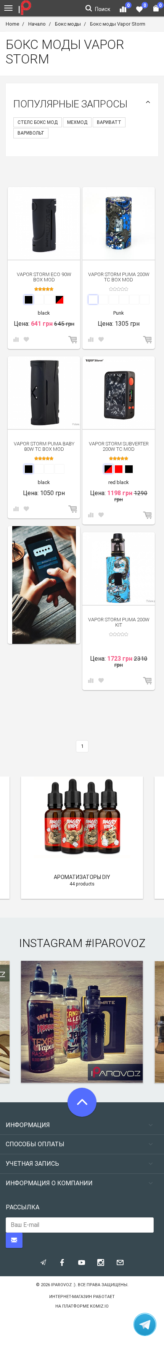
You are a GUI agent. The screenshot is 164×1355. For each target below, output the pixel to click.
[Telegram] (144, 1324)
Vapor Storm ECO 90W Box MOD (44, 277)
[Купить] (73, 340)
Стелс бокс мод (38, 122)
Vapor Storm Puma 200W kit (119, 622)
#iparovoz (115, 943)
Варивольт (31, 133)
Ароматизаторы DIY (82, 877)
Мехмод (77, 122)
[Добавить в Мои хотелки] (26, 340)
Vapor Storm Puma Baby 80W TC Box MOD (44, 446)
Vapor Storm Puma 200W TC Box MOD (119, 277)
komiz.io (99, 1306)
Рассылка (22, 1207)
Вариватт (109, 122)
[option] (44, 585)
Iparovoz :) (63, 1284)
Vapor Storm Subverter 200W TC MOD (119, 446)
